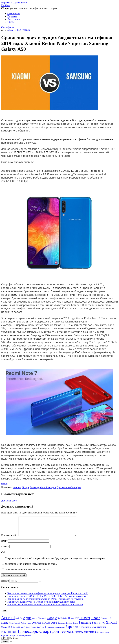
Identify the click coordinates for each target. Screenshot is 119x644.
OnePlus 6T (46, 623)
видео (13, 635)
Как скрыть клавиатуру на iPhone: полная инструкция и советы (41, 601)
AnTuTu (18, 618)
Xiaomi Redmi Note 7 (33, 627)
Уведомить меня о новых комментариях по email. (31, 564)
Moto (11, 623)
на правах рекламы (24, 635)
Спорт (63, 632)
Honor (71, 618)
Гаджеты (12, 16)
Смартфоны (13, 13)
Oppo (54, 622)
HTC (77, 618)
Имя (4, 540)
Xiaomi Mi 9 (6, 627)
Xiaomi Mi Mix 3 (19, 627)
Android (17, 487)
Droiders (5, 5)
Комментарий (9, 535)
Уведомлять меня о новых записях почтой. (27, 569)
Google (25, 487)
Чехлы (79, 631)
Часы (70, 631)
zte (43, 627)
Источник (4, 483)
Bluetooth (42, 618)
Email (5, 546)
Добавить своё (9, 500)
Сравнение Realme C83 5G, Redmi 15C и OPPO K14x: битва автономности (46, 596)
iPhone (95, 618)
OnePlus (36, 622)
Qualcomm (62, 623)
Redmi (75, 623)
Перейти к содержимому (14, 2)
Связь (10, 22)
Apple (27, 618)
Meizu (4, 622)
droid (10, 30)
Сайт (4, 552)
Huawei (84, 618)
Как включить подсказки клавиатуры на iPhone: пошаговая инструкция (45, 599)
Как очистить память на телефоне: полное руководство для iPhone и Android (47, 593)
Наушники (8, 631)
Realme (69, 623)
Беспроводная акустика (55, 627)
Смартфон (75, 487)
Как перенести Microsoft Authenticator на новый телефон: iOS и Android (45, 604)
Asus (34, 618)
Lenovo (104, 618)
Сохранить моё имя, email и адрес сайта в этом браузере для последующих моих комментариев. (55, 558)
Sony (95, 622)
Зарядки (51, 487)
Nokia (23, 623)
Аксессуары (13, 19)
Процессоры (63, 487)
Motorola (16, 623)
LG (110, 618)
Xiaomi (43, 487)
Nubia (29, 623)
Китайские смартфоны (92, 626)
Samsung (34, 487)
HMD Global (62, 618)
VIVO (102, 622)
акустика (90, 631)
